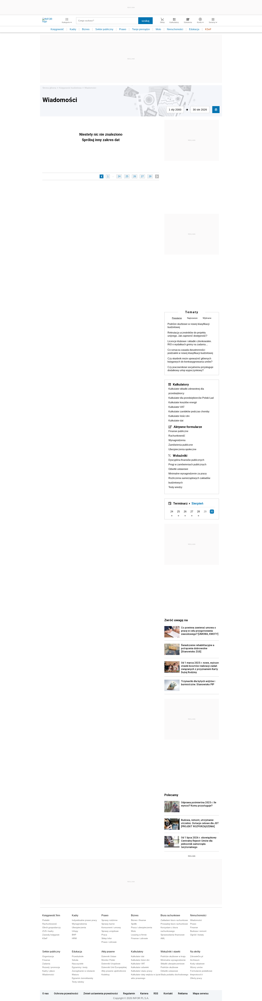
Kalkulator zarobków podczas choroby (188, 411)
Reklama (183, 993)
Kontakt (168, 993)
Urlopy (75, 931)
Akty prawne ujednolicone (113, 971)
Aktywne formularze (188, 427)
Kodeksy (105, 974)
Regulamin (129, 993)
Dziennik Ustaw (108, 956)
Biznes (85, 29)
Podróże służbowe (169, 967)
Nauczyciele (77, 963)
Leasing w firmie (139, 934)
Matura (75, 974)
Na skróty (195, 951)
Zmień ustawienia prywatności (100, 993)
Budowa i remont (198, 931)
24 (119, 176)
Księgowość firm (51, 915)
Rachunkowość (176, 435)
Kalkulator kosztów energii (182, 402)
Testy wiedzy (175, 487)
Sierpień (197, 503)
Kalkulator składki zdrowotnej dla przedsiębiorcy (186, 391)
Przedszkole (78, 956)
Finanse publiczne (178, 431)
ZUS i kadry (48, 931)
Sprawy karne (108, 924)
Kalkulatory (181, 384)
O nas (45, 993)
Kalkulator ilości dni (179, 416)
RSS (156, 993)
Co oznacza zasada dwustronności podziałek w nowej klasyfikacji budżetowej (190, 351)
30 (211, 511)
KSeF (208, 29)
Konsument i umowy (111, 927)
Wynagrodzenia (176, 440)
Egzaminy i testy (79, 967)
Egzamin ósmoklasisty (82, 978)
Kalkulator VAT (176, 407)
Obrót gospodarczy (51, 927)
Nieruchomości (175, 29)
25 (127, 176)
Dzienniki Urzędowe (110, 963)
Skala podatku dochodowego (174, 974)
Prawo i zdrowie (109, 942)
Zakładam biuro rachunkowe (174, 920)
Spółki (134, 924)
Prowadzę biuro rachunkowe (174, 924)
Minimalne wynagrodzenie (173, 960)
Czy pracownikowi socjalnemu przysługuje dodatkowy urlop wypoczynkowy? (190, 369)
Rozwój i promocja (51, 967)
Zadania (46, 963)
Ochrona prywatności (66, 993)
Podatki (45, 920)
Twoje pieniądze (141, 29)
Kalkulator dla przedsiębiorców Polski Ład (191, 398)
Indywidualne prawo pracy (84, 920)
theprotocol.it (196, 974)
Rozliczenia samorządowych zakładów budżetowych (189, 480)
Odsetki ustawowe (178, 469)
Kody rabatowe (197, 963)
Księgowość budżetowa (70, 88)
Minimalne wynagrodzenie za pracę (187, 473)
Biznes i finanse (138, 920)
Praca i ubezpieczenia (141, 927)
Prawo (122, 29)
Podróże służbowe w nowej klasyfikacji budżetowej (189, 325)
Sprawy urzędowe (110, 931)
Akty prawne (108, 951)
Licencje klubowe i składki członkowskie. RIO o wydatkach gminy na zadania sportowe (190, 343)
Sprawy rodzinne (109, 920)
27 (142, 176)
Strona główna (49, 88)
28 (150, 176)
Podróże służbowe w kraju (173, 956)
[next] (157, 176)
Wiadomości (90, 88)
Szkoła (75, 960)
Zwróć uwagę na (176, 620)
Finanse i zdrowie (139, 938)
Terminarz (180, 503)
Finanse (194, 927)
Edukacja (194, 29)
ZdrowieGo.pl (196, 956)
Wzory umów (196, 967)
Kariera (144, 993)
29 (205, 511)
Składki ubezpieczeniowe (173, 963)
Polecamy (171, 795)
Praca (104, 934)
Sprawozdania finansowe (173, 934)
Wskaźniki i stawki (170, 951)
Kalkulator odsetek (140, 967)
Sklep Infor (106, 938)
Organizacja (48, 956)
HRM (74, 938)
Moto (158, 29)
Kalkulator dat (175, 420)
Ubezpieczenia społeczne (182, 449)
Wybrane (207, 318)
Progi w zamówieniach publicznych (187, 464)
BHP (74, 934)
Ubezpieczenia (79, 927)
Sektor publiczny (104, 29)
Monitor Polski (108, 960)
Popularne (177, 318)
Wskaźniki (180, 455)
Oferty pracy (196, 978)
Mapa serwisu (200, 993)
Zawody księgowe (50, 934)
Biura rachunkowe (170, 915)
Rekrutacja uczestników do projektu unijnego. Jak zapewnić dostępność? (187, 334)
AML (163, 938)
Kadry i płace (48, 971)
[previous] (101, 176)
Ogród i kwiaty (197, 934)
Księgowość (57, 29)
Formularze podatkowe (201, 971)
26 (134, 176)
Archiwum (195, 960)
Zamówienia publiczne (180, 445)
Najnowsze (192, 318)
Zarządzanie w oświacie (83, 971)
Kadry (73, 29)
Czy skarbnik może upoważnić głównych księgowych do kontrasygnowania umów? (190, 360)
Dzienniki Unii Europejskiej (114, 967)
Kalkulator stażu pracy (141, 971)
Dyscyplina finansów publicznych (186, 460)
